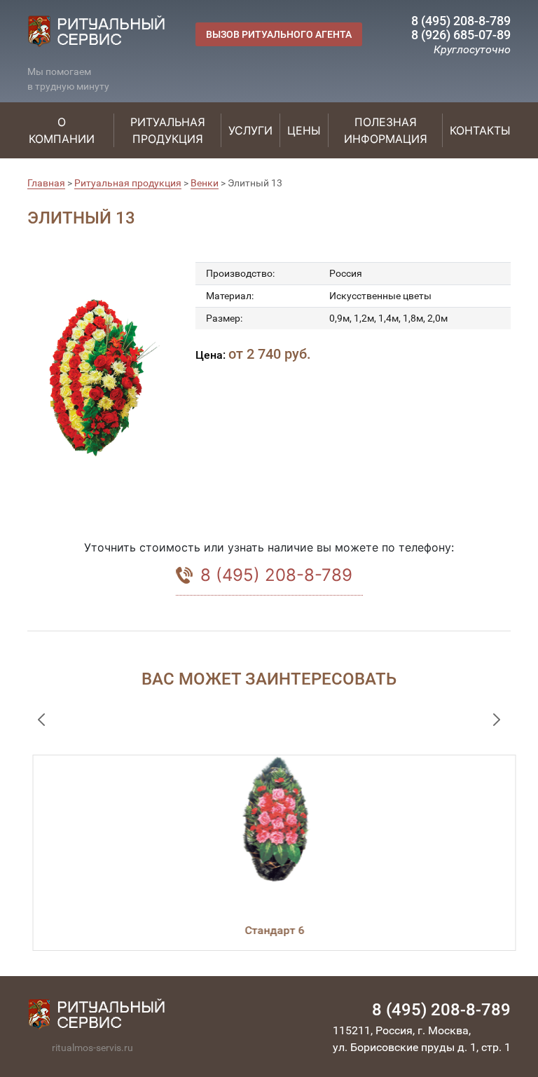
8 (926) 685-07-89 (461, 34)
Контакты (480, 130)
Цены (304, 130)
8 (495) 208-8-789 (461, 20)
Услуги (250, 130)
